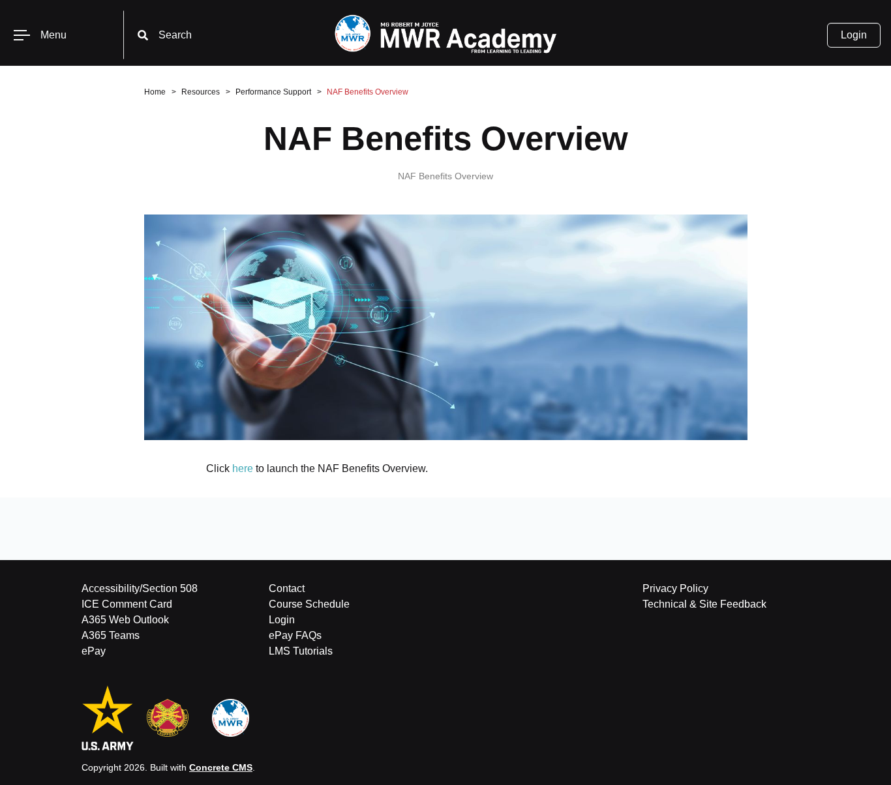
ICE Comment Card (127, 604)
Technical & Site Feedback (704, 604)
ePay (94, 651)
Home (155, 91)
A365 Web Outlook (125, 619)
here (242, 468)
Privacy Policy (675, 588)
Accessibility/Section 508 (140, 588)
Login (854, 34)
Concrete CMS (220, 767)
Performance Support (273, 91)
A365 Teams (111, 635)
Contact (287, 588)
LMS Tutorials (301, 651)
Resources (200, 91)
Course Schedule (309, 604)
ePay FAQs (295, 635)
